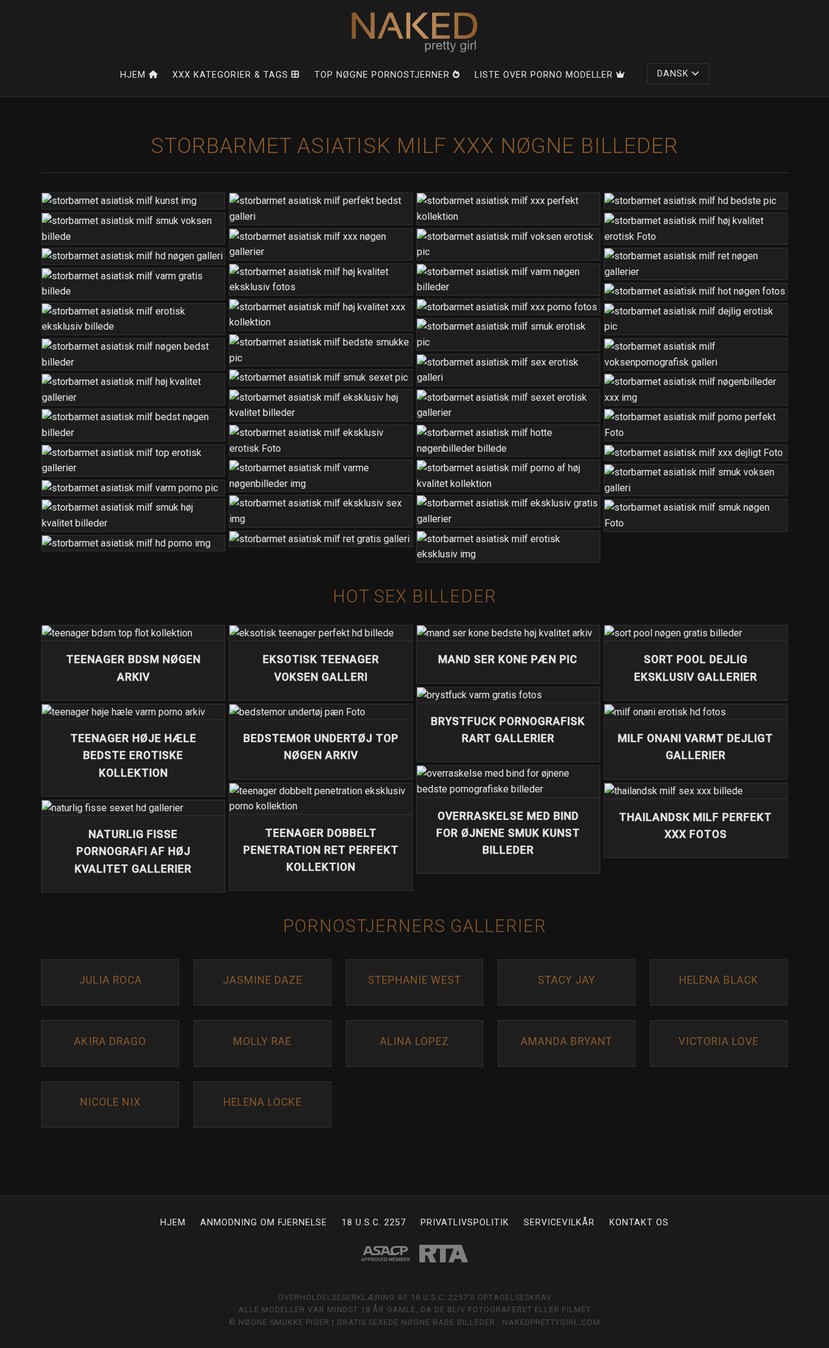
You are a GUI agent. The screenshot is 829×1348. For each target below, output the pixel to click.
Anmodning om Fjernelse (263, 1222)
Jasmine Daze (262, 980)
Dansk (673, 74)
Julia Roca (110, 980)
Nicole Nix (110, 1102)
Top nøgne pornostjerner (382, 75)
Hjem (133, 75)
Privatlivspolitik (465, 1222)
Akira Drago (110, 1041)
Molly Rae (262, 1041)
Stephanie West (414, 980)
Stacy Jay (566, 980)
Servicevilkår (559, 1222)
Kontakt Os (639, 1222)
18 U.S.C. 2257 (374, 1222)
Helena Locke (262, 1102)
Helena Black (719, 980)
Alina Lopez (414, 1041)
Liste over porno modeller (544, 75)
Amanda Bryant (566, 1041)
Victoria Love (718, 1041)
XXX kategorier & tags (230, 75)
